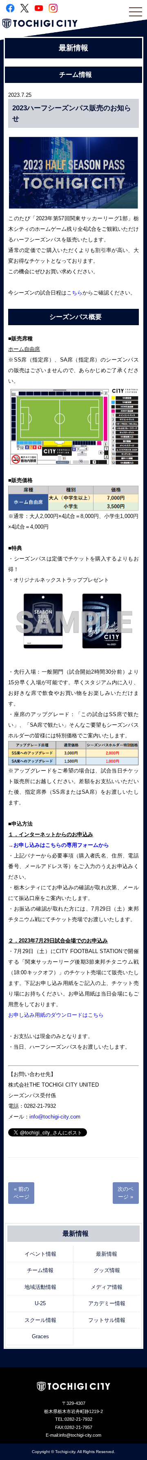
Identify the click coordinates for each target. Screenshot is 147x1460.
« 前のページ (21, 1193)
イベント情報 (40, 1254)
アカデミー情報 (106, 1303)
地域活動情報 (40, 1287)
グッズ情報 (107, 1270)
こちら (74, 293)
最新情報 (106, 1254)
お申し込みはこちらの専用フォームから (61, 845)
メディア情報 (106, 1287)
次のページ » (126, 1193)
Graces (40, 1336)
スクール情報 (40, 1320)
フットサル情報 (106, 1320)
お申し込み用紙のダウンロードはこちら (56, 1015)
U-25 (40, 1303)
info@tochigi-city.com (54, 1117)
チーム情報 (40, 1270)
